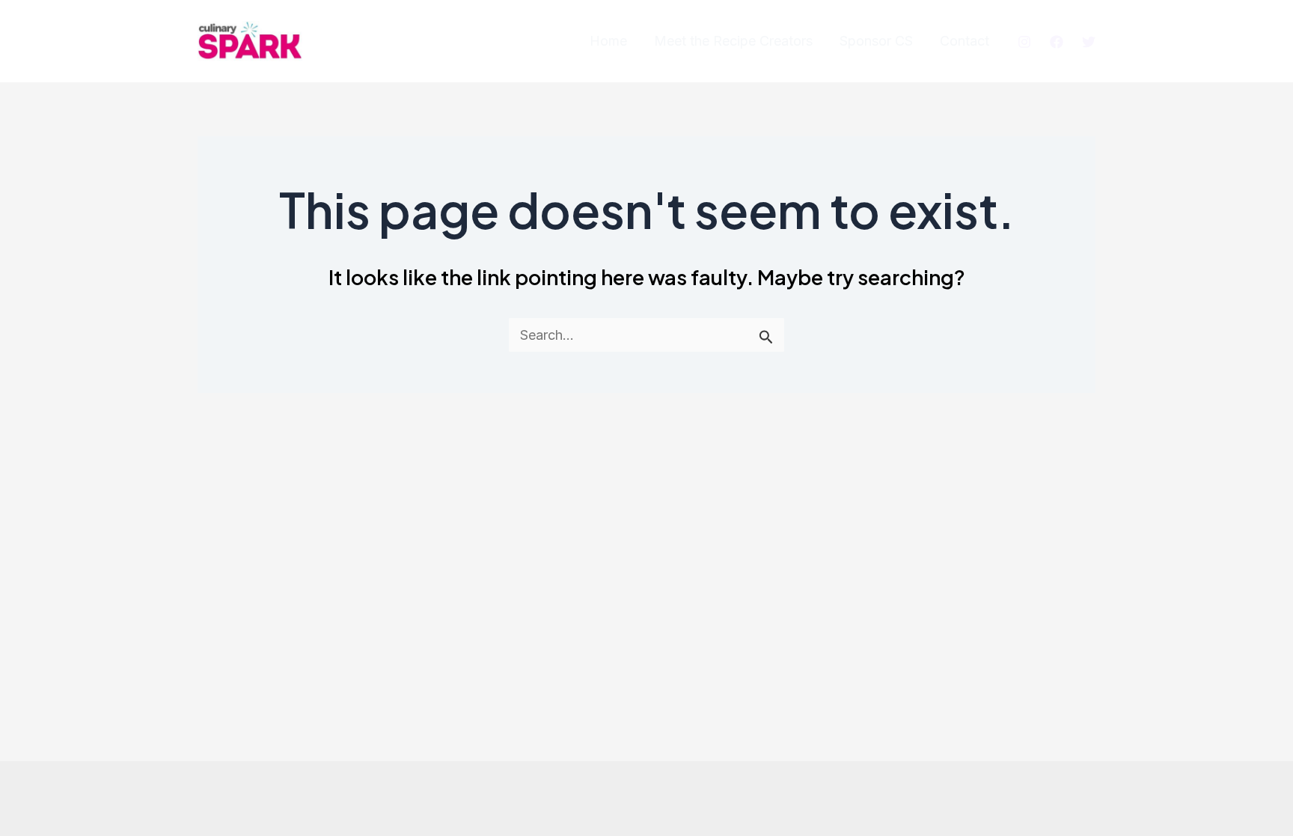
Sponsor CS (876, 41)
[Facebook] (1056, 42)
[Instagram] (1024, 42)
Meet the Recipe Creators (733, 41)
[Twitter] (1088, 42)
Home (608, 41)
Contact (964, 41)
